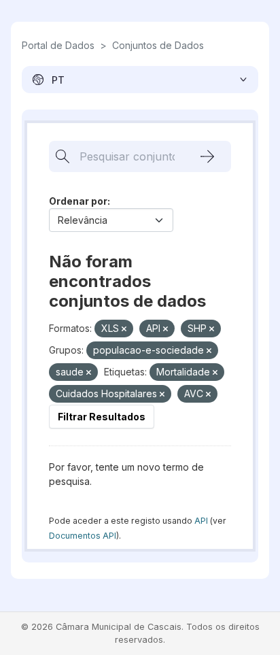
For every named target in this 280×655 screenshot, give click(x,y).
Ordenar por (78, 201)
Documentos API (82, 536)
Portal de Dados (58, 45)
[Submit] (207, 156)
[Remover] (124, 329)
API (201, 521)
